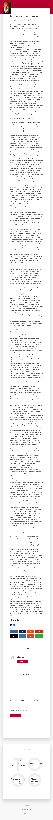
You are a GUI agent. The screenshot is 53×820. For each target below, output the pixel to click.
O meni (7, 2)
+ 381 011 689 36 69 (26, 805)
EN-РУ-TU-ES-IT (47, 3)
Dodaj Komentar (29, 20)
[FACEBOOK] (44, 2)
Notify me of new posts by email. (19, 710)
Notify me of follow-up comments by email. (21, 707)
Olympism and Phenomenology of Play (18, 779)
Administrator (16, 19)
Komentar (12, 683)
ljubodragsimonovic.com (26, 809)
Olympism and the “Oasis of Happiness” (35, 779)
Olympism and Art (35, 763)
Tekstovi (12, 1)
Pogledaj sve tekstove (22, 662)
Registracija (38, 1)
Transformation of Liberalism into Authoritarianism (18, 763)
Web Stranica (35, 700)
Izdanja (24, 1)
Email (23, 700)
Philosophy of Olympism (31, 19)
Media (18, 1)
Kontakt (30, 1)
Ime (11, 700)
